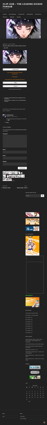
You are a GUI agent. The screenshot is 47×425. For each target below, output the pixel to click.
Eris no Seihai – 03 (29, 332)
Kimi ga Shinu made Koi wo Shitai (32, 313)
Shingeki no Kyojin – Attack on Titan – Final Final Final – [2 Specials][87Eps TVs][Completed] (34, 340)
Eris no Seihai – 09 (29, 319)
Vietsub (6, 97)
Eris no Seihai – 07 (29, 323)
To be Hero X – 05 (34, 349)
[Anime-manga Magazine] (32, 255)
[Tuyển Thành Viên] (32, 306)
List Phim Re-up (38, 14)
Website (4, 161)
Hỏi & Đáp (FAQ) (30, 14)
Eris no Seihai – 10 (29, 317)
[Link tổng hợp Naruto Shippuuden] (32, 224)
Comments (23, 418)
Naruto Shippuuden (12, 14)
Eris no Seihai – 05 (29, 328)
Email (4, 155)
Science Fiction (15, 100)
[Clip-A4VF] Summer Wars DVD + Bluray (36, 344)
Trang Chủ (5, 14)
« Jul (29, 401)
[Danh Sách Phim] (32, 216)
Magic (9, 100)
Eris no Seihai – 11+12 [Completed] (32, 315)
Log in (3, 416)
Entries (22, 416)
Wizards (6, 101)
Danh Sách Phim (21, 14)
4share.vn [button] (16, 86)
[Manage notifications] (44, 422)
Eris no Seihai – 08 (29, 321)
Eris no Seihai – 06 (29, 326)
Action (6, 100)
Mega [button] (15, 82)
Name (4, 149)
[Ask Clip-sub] (32, 230)
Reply (7, 122)
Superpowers (22, 100)
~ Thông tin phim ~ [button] (15, 69)
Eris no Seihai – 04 (29, 330)
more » (13, 180)
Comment (5, 133)
